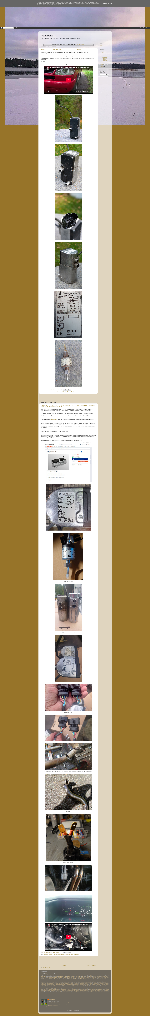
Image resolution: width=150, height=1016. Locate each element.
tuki (55, 991)
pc (62, 988)
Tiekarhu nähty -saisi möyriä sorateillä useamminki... (105, 59)
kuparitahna (86, 984)
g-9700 (78, 982)
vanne (48, 992)
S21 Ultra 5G (81, 978)
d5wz (47, 954)
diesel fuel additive (62, 975)
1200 (80, 976)
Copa (79, 977)
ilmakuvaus (100, 982)
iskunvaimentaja (43, 983)
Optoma (61, 978)
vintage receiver (79, 992)
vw (68, 391)
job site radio (61, 983)
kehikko (86, 983)
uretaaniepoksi (68, 991)
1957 (91, 976)
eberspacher (51, 391)
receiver (69, 989)
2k (99, 976)
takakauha (96, 973)
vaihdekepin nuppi (78, 991)
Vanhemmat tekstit (91, 965)
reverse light (82, 989)
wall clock (106, 992)
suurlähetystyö (93, 990)
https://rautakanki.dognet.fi (53, 1005)
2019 (102, 68)
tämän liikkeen (54, 419)
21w (97, 976)
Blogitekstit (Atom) (46, 967)
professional (102, 988)
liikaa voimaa (65, 985)
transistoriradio (102, 973)
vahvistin (68, 976)
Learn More (106, 3)
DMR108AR (83, 977)
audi (52, 975)
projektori (106, 988)
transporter (65, 973)
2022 (102, 63)
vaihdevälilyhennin (85, 991)
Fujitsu (99, 977)
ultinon (63, 991)
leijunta (52, 985)
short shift (53, 990)
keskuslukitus (96, 983)
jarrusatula (56, 983)
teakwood (42, 991)
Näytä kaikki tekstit (80, 44)
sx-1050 (98, 990)
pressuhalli (97, 988)
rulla (96, 989)
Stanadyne (95, 978)
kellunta (91, 983)
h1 (91, 982)
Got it (112, 3)
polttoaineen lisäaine (83, 988)
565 (41, 975)
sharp (49, 990)
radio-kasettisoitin (63, 989)
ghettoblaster (87, 982)
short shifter (58, 990)
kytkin (94, 984)
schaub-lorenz (60, 976)
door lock (48, 982)
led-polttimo (47, 985)
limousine (70, 985)
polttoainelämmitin (63, 391)
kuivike (81, 984)
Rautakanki (47, 35)
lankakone (42, 985)
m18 (91, 973)
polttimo (77, 988)
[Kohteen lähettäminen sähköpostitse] (64, 390)
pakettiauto (49, 988)
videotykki (63, 992)
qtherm (54, 989)
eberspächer (57, 391)
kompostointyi (76, 984)
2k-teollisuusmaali (104, 976)
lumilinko (87, 985)
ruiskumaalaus (91, 989)
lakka (107, 984)
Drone (93, 977)
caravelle (56, 975)
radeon (58, 989)
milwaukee (102, 975)
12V (83, 976)
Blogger (81, 1010)
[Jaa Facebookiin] (68, 390)
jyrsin (72, 983)
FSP (95, 977)
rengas (78, 989)
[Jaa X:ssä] (67, 390)
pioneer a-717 (43, 976)
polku (74, 988)
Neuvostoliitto (56, 978)
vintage (68, 992)
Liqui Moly (47, 978)
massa (98, 985)
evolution (60, 982)
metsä (107, 985)
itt (82, 975)
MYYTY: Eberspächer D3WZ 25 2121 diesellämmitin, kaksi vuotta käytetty (61, 50)
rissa (56, 976)
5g (47, 977)
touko (103, 52)
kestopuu (106, 983)
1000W (77, 976)
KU (43, 978)
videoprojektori (58, 992)
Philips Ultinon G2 (71, 978)
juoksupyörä (67, 983)
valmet (73, 976)
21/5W (94, 976)
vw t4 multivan (72, 391)
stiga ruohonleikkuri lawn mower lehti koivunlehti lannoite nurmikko (78, 990)
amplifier (48, 975)
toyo (48, 991)
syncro (102, 990)
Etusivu (64, 965)
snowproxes (64, 990)
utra (72, 991)
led (93, 975)
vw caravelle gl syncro (93, 992)
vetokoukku (52, 992)
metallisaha (103, 985)
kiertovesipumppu (43, 984)
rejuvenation (74, 989)
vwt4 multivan (76, 954)
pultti (41, 989)
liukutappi (74, 985)
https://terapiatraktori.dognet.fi (63, 1002)
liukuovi (87, 973)
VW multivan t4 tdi (101, 978)
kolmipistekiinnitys (70, 984)
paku (53, 988)
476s (42, 977)
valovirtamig (91, 991)
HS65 (45, 975)
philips (71, 988)
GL (101, 977)
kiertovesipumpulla (51, 984)
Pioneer (82, 973)
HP (107, 977)
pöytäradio (50, 989)
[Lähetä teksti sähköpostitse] (61, 389)
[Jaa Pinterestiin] (70, 390)
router (87, 989)
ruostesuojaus (100, 989)
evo (56, 982)
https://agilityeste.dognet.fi (52, 1002)
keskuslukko (102, 983)
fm (80, 975)
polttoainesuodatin (91, 988)
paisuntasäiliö (44, 988)
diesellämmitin (46, 391)
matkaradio (97, 975)
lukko (84, 985)
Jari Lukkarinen (52, 999)
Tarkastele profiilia (44, 1006)
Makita (51, 978)
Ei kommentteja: (56, 389)
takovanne (106, 990)
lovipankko (79, 985)
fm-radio (64, 982)
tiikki (46, 991)
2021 (102, 64)
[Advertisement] (47, 16)
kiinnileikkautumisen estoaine (60, 984)
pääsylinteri (45, 989)
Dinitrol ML (88, 977)
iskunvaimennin (105, 982)
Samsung (86, 978)
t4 (67, 391)
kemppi (90, 975)
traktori (52, 991)
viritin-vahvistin (85, 992)
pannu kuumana (58, 988)
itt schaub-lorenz (50, 983)
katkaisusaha (82, 983)
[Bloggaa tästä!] (65, 390)
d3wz (45, 954)
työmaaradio (59, 991)
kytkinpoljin (98, 984)
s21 (104, 989)
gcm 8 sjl (82, 982)
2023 (102, 51)
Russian (76, 978)
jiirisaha (85, 975)
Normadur (78, 973)
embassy (52, 982)
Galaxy (105, 977)
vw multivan (71, 954)
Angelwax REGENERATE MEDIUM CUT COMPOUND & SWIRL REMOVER (61, 977)
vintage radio (73, 992)
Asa (76, 977)
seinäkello (44, 990)
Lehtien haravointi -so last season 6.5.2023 (105, 54)
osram (107, 975)
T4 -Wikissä (68, 417)
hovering (95, 982)
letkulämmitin (56, 985)
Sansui (91, 978)
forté (71, 982)
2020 (102, 66)
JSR (41, 978)
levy (60, 985)
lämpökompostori (93, 985)
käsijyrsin (103, 984)
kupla (90, 984)
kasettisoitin (76, 983)
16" (88, 976)
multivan (52, 973)
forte (68, 982)
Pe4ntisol (65, 978)
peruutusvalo (66, 988)
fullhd (74, 982)
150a (85, 976)
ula (65, 976)
